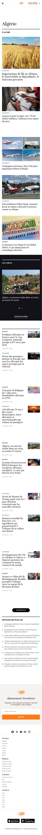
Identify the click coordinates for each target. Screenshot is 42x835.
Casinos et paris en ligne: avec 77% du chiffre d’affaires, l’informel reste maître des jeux (20, 119)
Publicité (4, 786)
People (4, 748)
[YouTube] (21, 732)
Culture (4, 750)
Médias (4, 753)
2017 (3, 804)
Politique (4, 741)
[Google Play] (28, 821)
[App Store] (13, 821)
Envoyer (21, 717)
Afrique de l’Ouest (7, 764)
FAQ (3, 779)
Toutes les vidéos (21, 316)
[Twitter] (17, 732)
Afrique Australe (6, 771)
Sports (4, 755)
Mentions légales (7, 782)
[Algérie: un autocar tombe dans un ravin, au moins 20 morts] (34, 445)
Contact (4, 784)
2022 (3, 793)
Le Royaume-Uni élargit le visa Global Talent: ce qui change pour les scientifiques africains (19, 247)
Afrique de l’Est (6, 768)
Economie (5, 353)
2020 (3, 797)
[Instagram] (29, 732)
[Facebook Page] (12, 732)
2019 (3, 800)
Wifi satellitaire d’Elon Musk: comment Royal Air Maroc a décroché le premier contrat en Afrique (20, 207)
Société (5, 331)
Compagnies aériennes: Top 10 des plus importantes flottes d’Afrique (20, 167)
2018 (3, 802)
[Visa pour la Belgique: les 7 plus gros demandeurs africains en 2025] (34, 390)
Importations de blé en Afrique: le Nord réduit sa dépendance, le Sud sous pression (20, 76)
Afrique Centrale (6, 766)
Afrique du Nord (6, 761)
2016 (3, 807)
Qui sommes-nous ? (7, 777)
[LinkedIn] (25, 732)
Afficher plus (21, 610)
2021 (3, 795)
